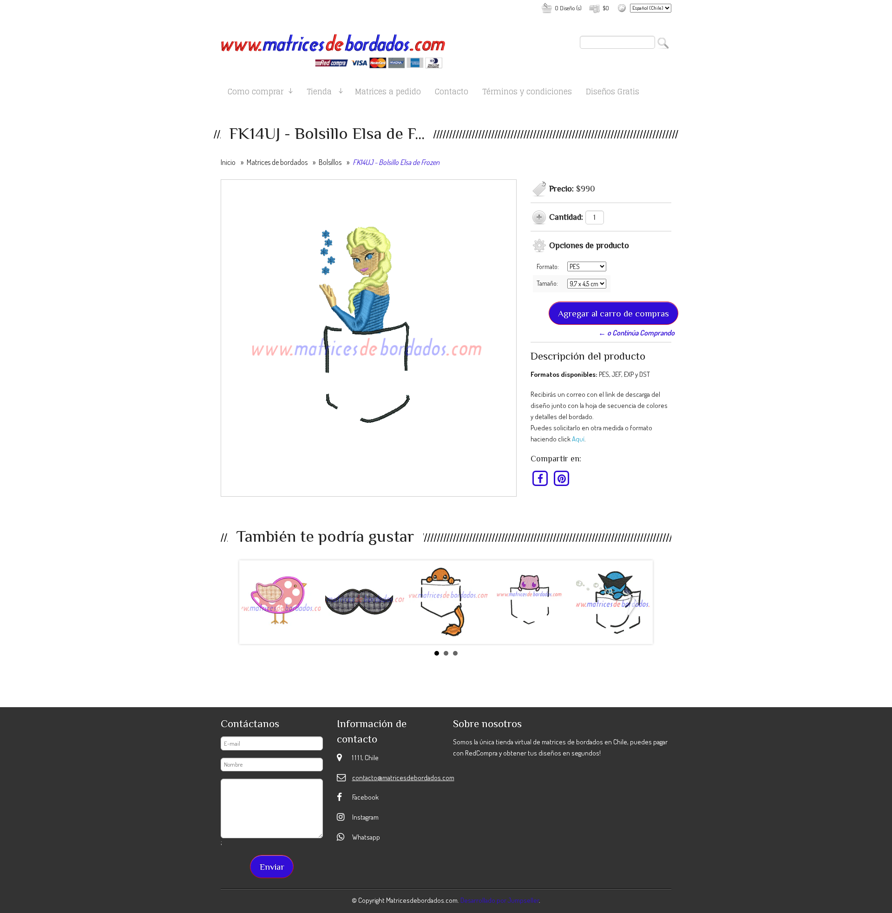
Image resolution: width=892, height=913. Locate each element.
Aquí (578, 438)
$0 (606, 8)
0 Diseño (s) (568, 8)
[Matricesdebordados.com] (333, 47)
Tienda (319, 93)
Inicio (228, 162)
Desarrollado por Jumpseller (499, 900)
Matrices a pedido (388, 93)
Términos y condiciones (527, 93)
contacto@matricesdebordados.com (403, 777)
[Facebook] (541, 478)
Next (633, 604)
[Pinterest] (561, 478)
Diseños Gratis (612, 93)
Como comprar (255, 93)
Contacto (451, 93)
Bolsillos (330, 162)
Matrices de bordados (277, 162)
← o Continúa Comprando (636, 332)
